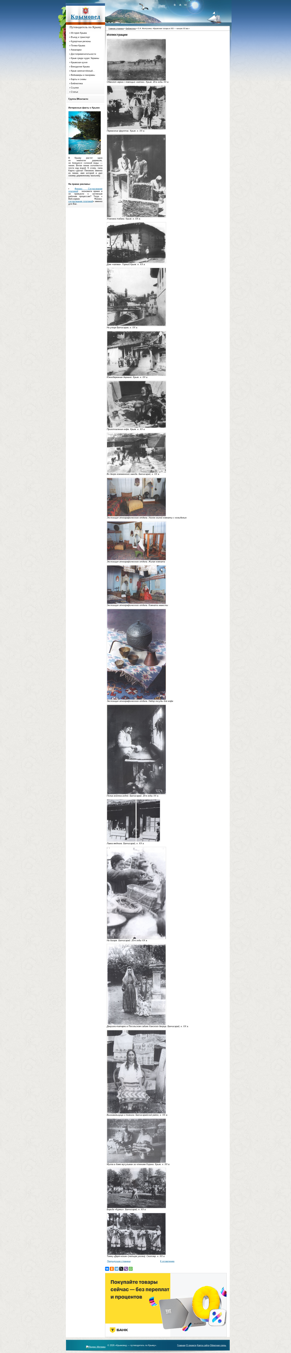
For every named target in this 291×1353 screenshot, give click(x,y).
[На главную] (174, 4)
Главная (181, 1345)
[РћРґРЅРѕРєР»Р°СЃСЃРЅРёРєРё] (112, 1269)
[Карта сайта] (180, 4)
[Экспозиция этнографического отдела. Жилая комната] (136, 559)
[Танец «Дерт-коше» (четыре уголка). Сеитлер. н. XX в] (136, 1254)
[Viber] (126, 1269)
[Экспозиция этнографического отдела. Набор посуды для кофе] (136, 699)
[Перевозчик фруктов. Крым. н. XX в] (136, 129)
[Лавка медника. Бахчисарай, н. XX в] (121, 841)
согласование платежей (80, 201)
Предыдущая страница (119, 1261)
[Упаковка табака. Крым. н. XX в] (136, 216)
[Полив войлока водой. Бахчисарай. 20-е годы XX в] (136, 793)
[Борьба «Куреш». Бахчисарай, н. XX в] (136, 1207)
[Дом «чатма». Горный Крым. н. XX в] (136, 262)
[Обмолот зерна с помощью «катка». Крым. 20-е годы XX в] (136, 80)
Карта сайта (203, 1345)
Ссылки (75, 87)
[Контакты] (185, 4)
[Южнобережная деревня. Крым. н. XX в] (136, 375)
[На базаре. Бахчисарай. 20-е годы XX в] (136, 938)
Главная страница (116, 28)
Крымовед (85, 16)
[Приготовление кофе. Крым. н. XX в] (136, 427)
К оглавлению (167, 1261)
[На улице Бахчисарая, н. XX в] (136, 325)
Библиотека (77, 83)
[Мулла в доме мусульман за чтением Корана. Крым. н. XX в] (136, 1162)
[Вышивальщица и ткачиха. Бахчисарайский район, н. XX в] (136, 1113)
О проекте (191, 1345)
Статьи (74, 92)
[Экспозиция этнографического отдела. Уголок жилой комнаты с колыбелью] (136, 515)
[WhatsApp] (131, 1269)
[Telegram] (117, 1269)
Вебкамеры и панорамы (83, 75)
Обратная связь (218, 1345)
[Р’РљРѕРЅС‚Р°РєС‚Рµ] (107, 1269)
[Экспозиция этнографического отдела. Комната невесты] (136, 603)
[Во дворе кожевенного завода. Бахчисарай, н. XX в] (136, 472)
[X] (121, 1269)
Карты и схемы (78, 79)
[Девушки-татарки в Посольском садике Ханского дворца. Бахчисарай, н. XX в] (136, 1024)
